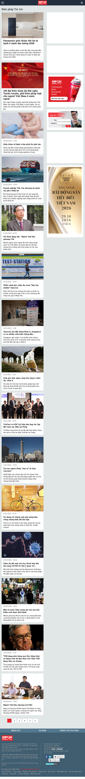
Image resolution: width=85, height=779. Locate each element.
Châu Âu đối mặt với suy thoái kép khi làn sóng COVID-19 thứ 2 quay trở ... (21, 564)
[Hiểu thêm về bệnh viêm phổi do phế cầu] (22, 126)
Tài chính (51, 771)
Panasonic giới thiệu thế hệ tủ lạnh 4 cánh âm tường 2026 (20, 42)
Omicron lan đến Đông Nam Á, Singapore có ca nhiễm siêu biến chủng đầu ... (22, 332)
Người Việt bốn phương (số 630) (17, 705)
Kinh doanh (6, 771)
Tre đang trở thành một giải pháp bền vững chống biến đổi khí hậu (20, 518)
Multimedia (35, 774)
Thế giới (5, 774)
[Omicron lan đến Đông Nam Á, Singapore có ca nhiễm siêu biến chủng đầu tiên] (22, 313)
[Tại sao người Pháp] (22, 450)
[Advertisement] (65, 147)
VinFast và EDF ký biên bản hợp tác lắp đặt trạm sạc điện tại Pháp (21, 425)
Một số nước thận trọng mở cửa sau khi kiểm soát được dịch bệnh (21, 611)
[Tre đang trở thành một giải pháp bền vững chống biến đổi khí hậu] (22, 498)
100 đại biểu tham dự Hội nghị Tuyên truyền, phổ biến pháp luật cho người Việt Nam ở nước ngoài (22, 94)
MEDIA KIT (15, 730)
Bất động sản (62, 771)
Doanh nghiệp (23, 774)
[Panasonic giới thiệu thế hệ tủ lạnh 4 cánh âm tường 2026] (22, 25)
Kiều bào (13, 774)
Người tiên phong (30, 771)
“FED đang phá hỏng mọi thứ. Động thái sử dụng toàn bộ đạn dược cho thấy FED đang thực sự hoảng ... (21, 658)
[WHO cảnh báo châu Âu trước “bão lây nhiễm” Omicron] (22, 267)
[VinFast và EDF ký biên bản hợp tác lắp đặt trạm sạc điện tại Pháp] (22, 406)
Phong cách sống (75, 771)
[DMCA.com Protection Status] (52, 764)
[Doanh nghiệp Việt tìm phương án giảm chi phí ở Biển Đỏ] (22, 169)
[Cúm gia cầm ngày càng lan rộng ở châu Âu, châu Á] (22, 359)
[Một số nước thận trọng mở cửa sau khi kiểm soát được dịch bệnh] (22, 591)
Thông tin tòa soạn (69, 730)
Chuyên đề (42, 771)
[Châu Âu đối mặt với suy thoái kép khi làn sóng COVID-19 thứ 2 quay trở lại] (22, 545)
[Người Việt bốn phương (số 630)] (22, 686)
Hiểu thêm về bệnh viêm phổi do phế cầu (22, 144)
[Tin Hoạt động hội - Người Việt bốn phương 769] (22, 218)
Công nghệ (17, 771)
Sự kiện (42, 730)
